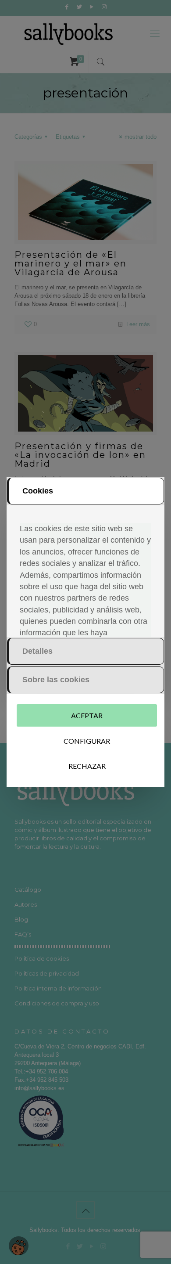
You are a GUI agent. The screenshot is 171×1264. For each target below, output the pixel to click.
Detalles (37, 651)
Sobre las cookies (55, 679)
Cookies (37, 490)
